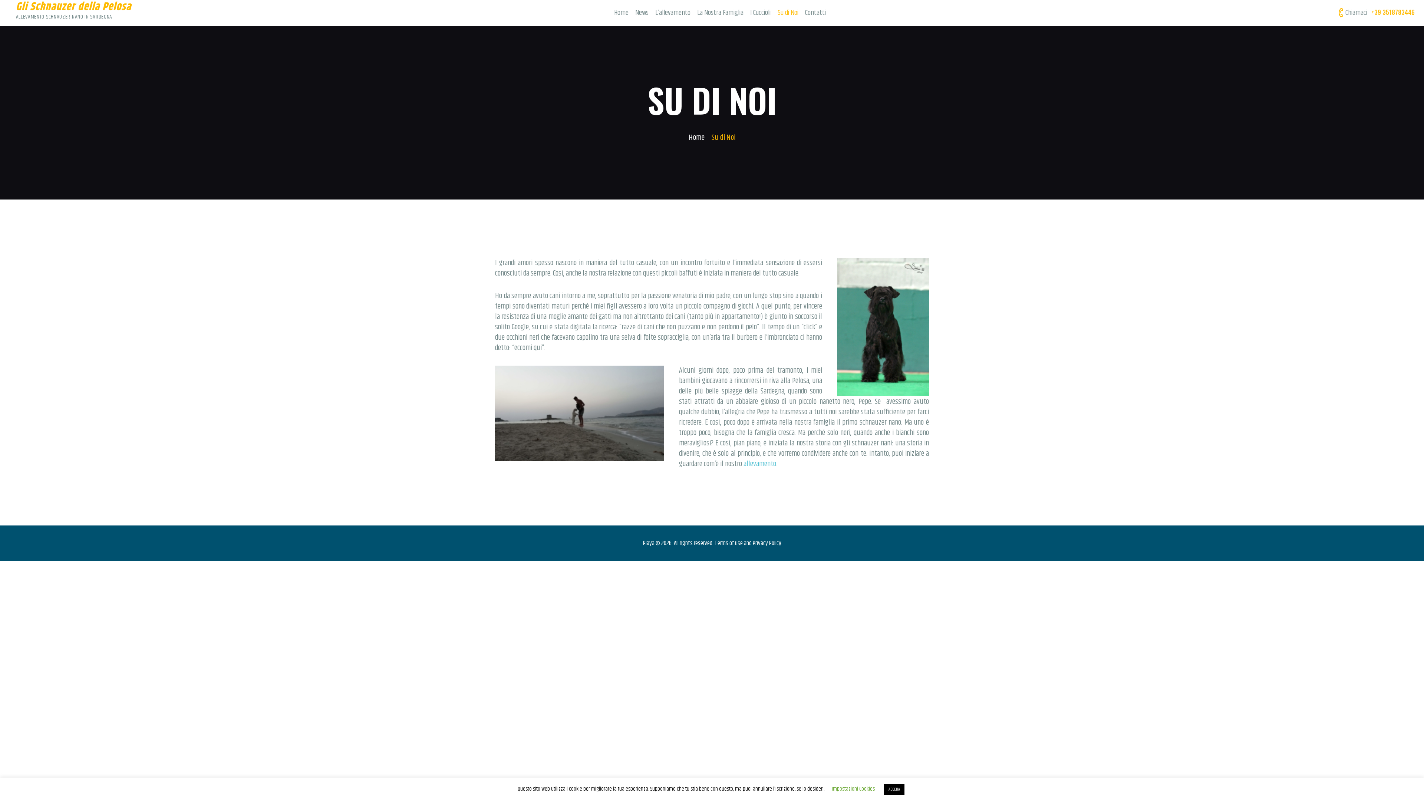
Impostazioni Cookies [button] (853, 789)
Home (697, 138)
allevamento (760, 464)
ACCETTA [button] (894, 789)
